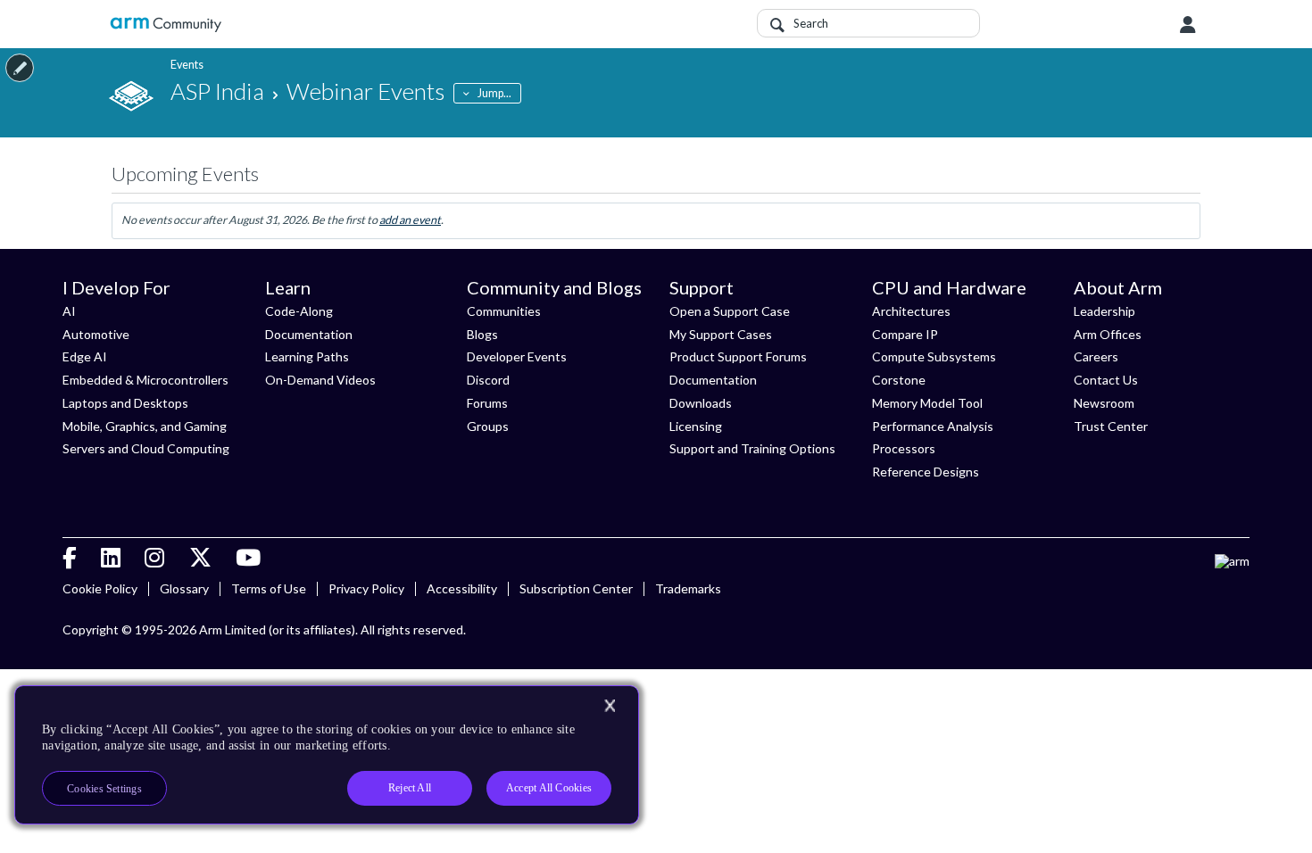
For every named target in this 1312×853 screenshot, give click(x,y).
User (1188, 25)
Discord (488, 379)
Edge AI (84, 356)
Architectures (911, 311)
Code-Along (299, 311)
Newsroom (1104, 402)
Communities (504, 311)
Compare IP (905, 334)
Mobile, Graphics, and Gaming (144, 426)
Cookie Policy (99, 588)
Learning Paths (307, 356)
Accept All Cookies (549, 788)
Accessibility (462, 588)
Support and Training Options (752, 448)
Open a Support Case (729, 311)
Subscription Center (576, 588)
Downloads (700, 402)
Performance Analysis (932, 426)
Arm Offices (1108, 334)
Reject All (409, 788)
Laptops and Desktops (125, 402)
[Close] (609, 705)
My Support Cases (720, 334)
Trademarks (688, 588)
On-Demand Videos (320, 379)
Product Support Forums (738, 356)
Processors (903, 448)
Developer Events (517, 356)
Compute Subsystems (934, 356)
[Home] (165, 24)
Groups (488, 426)
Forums (487, 402)
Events (186, 64)
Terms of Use (268, 588)
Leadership (1104, 311)
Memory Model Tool (927, 402)
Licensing (695, 426)
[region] (326, 754)
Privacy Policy (366, 588)
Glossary (184, 588)
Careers (1096, 356)
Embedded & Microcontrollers (145, 379)
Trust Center (1111, 426)
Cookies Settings (104, 789)
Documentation (309, 334)
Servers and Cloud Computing (145, 448)
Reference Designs (925, 471)
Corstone (899, 379)
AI (69, 311)
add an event (410, 220)
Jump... (494, 93)
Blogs (482, 334)
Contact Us (1106, 379)
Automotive (95, 334)
